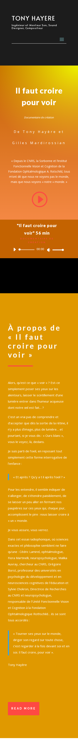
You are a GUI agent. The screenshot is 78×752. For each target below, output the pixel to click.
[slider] (57, 250)
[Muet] (49, 250)
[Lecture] (14, 249)
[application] (37, 250)
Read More (23, 708)
